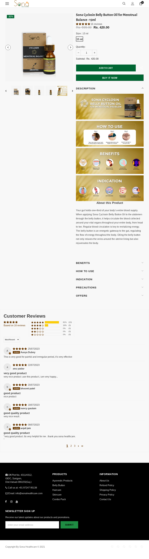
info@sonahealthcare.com (28, 493)
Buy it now (109, 78)
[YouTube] (16, 501)
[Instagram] (11, 501)
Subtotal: (80, 59)
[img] (20, 349)
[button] (83, 24)
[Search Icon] (124, 3)
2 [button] (71, 446)
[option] (39, 47)
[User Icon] (132, 3)
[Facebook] (6, 501)
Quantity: (80, 47)
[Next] (70, 47)
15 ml (80, 39)
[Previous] (8, 47)
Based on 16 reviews (14, 325)
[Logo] (32, 3)
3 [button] (74, 446)
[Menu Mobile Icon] (7, 3)
